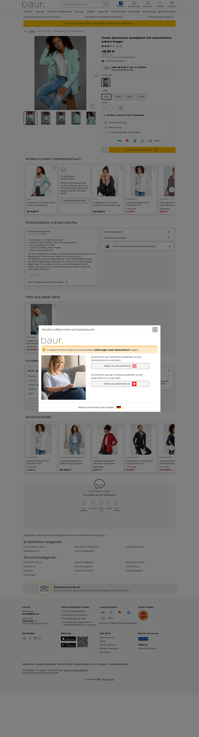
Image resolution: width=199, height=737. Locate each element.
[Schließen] (155, 329)
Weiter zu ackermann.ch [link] (117, 384)
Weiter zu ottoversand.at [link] (117, 366)
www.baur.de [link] (97, 407)
